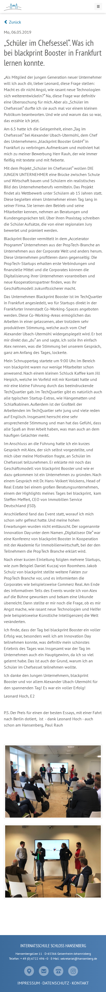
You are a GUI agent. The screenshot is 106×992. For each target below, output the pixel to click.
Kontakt (80, 983)
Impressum (28, 983)
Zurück (14, 22)
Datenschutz (55, 983)
